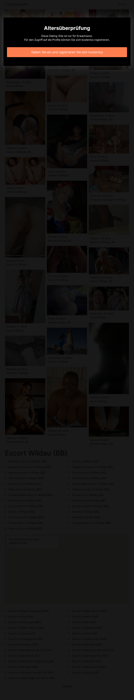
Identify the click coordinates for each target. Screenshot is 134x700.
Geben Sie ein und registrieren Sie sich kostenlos (67, 52)
